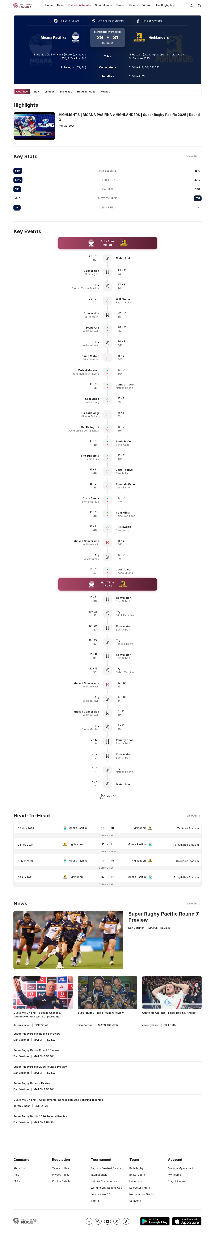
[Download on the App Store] (187, 1221)
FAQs (16, 1181)
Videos (146, 5)
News (60, 5)
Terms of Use (60, 1168)
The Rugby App (165, 5)
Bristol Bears (137, 1174)
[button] (135, 258)
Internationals (99, 1174)
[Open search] (199, 6)
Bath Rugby (136, 1168)
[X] (116, 1221)
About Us (19, 1168)
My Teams (174, 1174)
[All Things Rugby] (25, 1221)
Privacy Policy (60, 1174)
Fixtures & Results (79, 5)
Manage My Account (180, 1168)
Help (16, 1174)
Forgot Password (178, 1181)
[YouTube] (107, 1221)
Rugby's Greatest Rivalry (106, 1168)
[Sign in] (191, 6)
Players (133, 5)
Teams (120, 5)
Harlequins (136, 1181)
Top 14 (95, 1200)
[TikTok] (126, 1221)
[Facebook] (89, 1221)
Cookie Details (61, 1181)
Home (49, 5)
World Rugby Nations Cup (106, 1187)
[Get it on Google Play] (155, 1221)
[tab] (22, 91)
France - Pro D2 (100, 1194)
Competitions (103, 5)
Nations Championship (105, 1181)
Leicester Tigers (139, 1187)
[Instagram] (98, 1221)
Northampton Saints (141, 1194)
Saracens (135, 1200)
